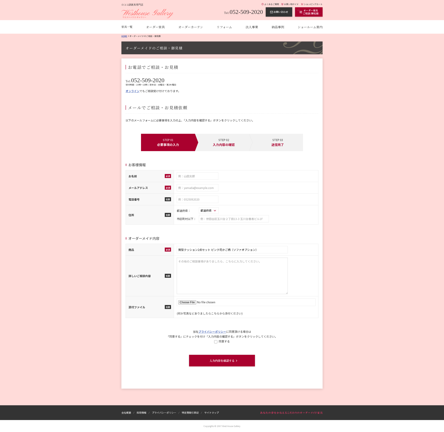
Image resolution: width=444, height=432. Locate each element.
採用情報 (141, 412)
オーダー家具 (155, 27)
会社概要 (126, 412)
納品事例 (278, 27)
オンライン (132, 91)
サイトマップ (211, 412)
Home (124, 36)
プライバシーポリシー (212, 331)
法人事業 (252, 27)
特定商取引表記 (190, 412)
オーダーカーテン (190, 27)
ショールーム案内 (310, 27)
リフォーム (224, 27)
